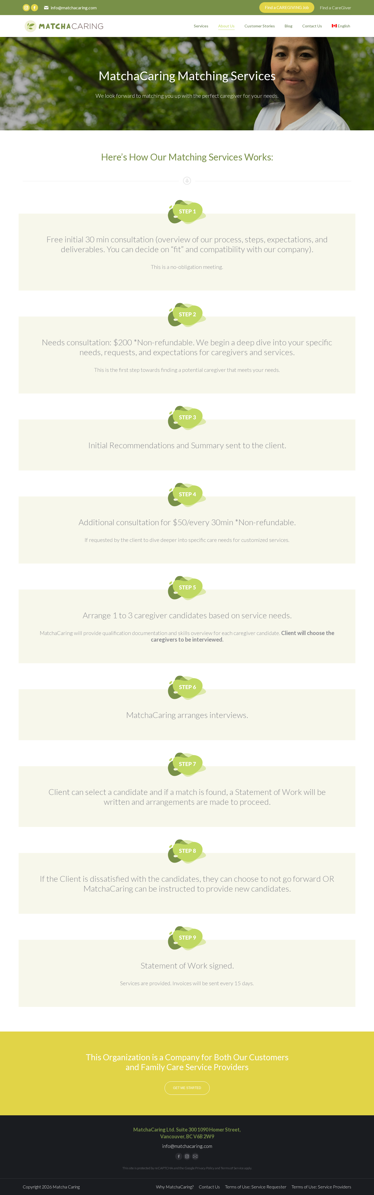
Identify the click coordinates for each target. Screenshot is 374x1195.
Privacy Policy (204, 1168)
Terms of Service (232, 1168)
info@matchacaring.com (74, 7)
